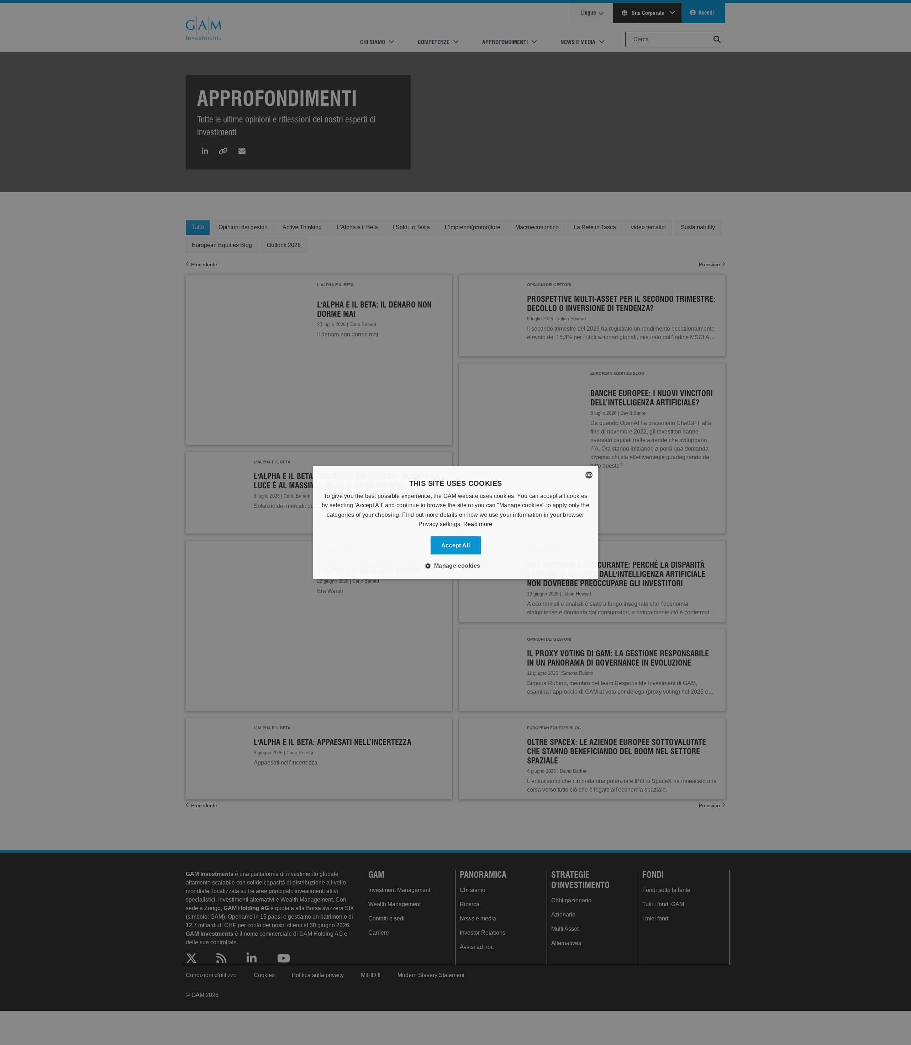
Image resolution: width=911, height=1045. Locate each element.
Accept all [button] (455, 545)
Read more (478, 524)
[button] (455, 565)
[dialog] (455, 522)
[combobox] (589, 475)
